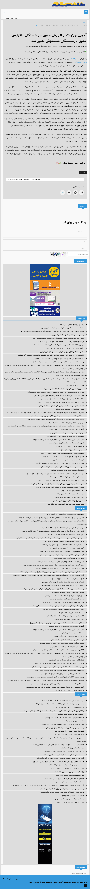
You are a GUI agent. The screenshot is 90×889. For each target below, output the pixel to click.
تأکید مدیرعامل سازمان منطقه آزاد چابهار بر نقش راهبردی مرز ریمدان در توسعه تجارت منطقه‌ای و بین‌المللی (48, 575)
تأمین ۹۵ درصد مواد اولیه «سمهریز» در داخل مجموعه (66, 429)
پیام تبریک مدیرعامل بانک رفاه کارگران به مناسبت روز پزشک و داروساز (61, 402)
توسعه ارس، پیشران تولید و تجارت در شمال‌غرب (68, 592)
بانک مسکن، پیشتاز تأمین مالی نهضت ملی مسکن (67, 470)
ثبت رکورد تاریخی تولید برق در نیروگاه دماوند (69, 782)
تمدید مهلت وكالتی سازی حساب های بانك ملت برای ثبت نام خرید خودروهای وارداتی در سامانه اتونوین (50, 537)
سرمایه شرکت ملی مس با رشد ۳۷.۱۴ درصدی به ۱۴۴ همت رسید (63, 477)
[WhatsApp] (75, 192)
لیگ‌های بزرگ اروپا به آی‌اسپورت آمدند (71, 324)
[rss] (3, 879)
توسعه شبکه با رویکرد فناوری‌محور (73, 795)
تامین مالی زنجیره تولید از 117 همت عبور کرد (69, 731)
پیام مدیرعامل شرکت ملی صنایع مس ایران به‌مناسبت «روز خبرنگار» (62, 788)
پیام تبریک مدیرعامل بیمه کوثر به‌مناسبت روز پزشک (67, 334)
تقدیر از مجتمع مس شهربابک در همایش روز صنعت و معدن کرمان (62, 551)
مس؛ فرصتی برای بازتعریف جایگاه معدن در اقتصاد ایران (65, 514)
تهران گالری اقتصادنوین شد (75, 385)
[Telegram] (81, 192)
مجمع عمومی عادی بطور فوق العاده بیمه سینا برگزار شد (66, 504)
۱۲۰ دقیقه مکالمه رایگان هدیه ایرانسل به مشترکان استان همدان (62, 328)
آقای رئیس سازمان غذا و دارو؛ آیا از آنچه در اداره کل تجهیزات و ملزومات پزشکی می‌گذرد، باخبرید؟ (51, 517)
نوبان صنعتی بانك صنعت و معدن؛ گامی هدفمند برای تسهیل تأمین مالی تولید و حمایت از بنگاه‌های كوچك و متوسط (46, 426)
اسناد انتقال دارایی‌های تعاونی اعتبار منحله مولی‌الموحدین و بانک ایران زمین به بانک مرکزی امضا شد (51, 571)
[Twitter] (69, 192)
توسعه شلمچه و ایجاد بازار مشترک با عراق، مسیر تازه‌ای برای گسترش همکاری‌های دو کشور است (52, 331)
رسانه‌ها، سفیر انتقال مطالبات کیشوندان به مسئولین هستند (64, 751)
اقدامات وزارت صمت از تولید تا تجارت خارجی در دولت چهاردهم (63, 582)
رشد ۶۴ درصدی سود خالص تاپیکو (73, 633)
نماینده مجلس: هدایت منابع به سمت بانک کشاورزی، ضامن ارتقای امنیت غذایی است (56, 419)
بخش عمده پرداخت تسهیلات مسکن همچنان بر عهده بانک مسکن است (60, 466)
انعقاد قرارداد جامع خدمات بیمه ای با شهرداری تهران (66, 660)
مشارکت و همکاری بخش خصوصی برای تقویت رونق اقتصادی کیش (62, 673)
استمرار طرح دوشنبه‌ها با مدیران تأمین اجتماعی (68, 500)
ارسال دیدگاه (80, 261)
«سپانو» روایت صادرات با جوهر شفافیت (71, 714)
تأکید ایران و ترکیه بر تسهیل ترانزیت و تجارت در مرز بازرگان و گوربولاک (60, 758)
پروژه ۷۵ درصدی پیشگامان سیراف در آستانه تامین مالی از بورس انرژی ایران (59, 487)
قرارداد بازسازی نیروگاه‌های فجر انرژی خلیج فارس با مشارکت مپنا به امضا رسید (58, 358)
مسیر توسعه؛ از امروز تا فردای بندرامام (71, 449)
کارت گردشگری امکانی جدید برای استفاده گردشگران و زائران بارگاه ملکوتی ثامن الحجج (55, 473)
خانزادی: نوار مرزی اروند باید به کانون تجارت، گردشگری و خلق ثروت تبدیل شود (58, 650)
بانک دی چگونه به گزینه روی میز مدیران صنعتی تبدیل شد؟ (64, 778)
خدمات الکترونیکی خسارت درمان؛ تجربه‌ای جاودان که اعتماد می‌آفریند (61, 405)
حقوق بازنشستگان (80, 62)
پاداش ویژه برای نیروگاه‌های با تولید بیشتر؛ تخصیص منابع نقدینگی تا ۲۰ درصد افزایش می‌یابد (53, 531)
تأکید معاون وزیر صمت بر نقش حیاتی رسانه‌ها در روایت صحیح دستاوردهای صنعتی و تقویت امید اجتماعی (48, 785)
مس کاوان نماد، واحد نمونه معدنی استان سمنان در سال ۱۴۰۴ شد (62, 453)
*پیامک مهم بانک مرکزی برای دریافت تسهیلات (69, 707)
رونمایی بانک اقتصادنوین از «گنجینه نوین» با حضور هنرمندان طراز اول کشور (59, 663)
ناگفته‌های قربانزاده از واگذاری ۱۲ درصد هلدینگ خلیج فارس (64, 717)
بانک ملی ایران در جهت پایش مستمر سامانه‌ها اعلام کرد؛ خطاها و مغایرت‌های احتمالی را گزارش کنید (51, 355)
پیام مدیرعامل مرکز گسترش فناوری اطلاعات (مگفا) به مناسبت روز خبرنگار (60, 704)
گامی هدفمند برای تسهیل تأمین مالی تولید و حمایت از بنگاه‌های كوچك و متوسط (57, 483)
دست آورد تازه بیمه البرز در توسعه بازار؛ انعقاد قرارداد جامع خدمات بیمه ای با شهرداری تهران (53, 565)
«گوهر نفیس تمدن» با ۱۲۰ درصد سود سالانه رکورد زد (67, 432)
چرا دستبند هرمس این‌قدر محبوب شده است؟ (69, 771)
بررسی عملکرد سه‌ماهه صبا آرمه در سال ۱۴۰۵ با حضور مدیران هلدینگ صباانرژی (58, 362)
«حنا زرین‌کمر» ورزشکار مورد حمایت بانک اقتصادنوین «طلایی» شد (62, 388)
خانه (83, 22)
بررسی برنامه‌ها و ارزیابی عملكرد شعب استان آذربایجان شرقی (63, 422)
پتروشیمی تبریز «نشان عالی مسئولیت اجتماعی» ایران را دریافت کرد (61, 554)
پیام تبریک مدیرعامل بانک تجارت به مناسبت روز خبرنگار (65, 802)
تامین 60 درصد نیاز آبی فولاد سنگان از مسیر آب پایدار (66, 443)
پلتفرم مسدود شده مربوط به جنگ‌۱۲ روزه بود (69, 446)
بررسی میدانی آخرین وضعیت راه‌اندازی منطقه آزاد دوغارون (64, 541)
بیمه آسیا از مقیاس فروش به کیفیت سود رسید (68, 799)
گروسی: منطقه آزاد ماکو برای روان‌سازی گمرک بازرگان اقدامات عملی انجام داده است (56, 345)
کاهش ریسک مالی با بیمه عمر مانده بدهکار (70, 409)
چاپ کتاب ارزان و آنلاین (79, 873)
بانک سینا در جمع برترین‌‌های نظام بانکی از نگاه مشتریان (65, 436)
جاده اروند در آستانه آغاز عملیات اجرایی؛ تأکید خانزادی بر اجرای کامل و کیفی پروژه (57, 622)
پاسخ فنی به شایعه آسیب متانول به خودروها (69, 558)
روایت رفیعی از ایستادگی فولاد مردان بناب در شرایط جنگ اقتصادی (62, 792)
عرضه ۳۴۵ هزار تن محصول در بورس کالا (71, 490)
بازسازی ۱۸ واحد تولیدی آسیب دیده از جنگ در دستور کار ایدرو (63, 456)
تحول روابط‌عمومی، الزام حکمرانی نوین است (70, 775)
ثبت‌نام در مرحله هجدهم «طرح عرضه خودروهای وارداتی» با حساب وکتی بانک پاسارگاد (56, 392)
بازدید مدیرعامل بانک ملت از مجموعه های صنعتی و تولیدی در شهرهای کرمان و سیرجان (55, 687)
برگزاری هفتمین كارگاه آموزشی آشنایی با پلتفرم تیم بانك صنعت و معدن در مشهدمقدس (55, 677)
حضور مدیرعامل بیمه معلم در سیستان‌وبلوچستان (68, 578)
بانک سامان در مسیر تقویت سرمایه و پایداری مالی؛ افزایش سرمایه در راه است (58, 744)
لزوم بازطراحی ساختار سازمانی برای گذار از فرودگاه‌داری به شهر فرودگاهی (60, 463)
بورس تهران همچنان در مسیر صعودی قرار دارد (69, 497)
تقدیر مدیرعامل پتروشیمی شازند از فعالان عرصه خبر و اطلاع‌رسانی (62, 724)
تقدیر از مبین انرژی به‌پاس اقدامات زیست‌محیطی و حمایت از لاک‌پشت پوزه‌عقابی (57, 439)
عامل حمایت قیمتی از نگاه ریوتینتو (72, 748)
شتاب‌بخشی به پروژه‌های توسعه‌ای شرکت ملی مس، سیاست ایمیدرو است (59, 670)
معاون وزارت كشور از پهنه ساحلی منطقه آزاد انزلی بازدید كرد (64, 595)
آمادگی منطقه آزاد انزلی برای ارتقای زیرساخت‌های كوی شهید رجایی (62, 351)
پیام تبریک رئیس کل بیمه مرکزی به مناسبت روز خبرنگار (65, 768)
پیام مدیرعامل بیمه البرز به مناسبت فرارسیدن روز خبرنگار (65, 727)
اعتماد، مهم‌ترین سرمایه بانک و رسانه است (70, 721)
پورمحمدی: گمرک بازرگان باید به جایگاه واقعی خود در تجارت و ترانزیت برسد (59, 341)
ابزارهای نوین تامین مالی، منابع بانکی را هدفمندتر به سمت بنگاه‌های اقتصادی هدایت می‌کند (53, 710)
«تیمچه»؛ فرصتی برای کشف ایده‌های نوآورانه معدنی (67, 639)
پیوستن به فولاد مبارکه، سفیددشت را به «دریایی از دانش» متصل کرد (61, 643)
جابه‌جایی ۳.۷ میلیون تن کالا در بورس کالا (70, 494)
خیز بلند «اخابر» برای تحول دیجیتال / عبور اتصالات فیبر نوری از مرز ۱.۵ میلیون (58, 761)
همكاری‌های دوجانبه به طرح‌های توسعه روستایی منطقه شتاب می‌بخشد (60, 561)
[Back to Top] (85, 885)
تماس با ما (9, 879)
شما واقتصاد (75, 58)
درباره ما (16, 879)
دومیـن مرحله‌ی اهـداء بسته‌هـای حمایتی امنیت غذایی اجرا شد (63, 609)
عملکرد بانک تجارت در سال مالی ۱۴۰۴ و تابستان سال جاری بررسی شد (61, 399)
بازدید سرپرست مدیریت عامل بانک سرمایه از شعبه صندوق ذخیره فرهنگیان (59, 395)
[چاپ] (36, 25)
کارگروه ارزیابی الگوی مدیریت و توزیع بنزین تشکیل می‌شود (64, 348)
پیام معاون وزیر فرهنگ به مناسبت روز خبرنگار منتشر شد (65, 765)
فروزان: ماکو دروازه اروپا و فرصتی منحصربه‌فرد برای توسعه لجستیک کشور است (58, 338)
